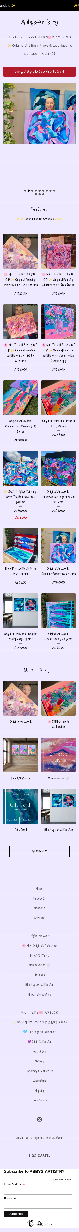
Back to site (39, 1100)
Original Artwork (39, 936)
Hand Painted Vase (39, 994)
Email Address (14, 1184)
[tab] (25, 191)
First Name (11, 1198)
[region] (39, 5)
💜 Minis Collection (39, 1041)
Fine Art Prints (39, 955)
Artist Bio (39, 1051)
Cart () (48, 53)
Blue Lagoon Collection (39, 984)
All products (39, 851)
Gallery (39, 1061)
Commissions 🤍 (39, 965)
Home (39, 888)
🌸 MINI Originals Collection (39, 945)
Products (15, 37)
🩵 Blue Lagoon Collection (39, 1032)
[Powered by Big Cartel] (39, 1155)
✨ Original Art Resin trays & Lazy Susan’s (39, 45)
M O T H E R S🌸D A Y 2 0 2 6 (49, 37)
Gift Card (39, 975)
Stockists (39, 1081)
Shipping (40, 1090)
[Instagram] (39, 1119)
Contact (30, 53)
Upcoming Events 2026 (40, 1071)
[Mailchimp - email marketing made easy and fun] (39, 1226)
